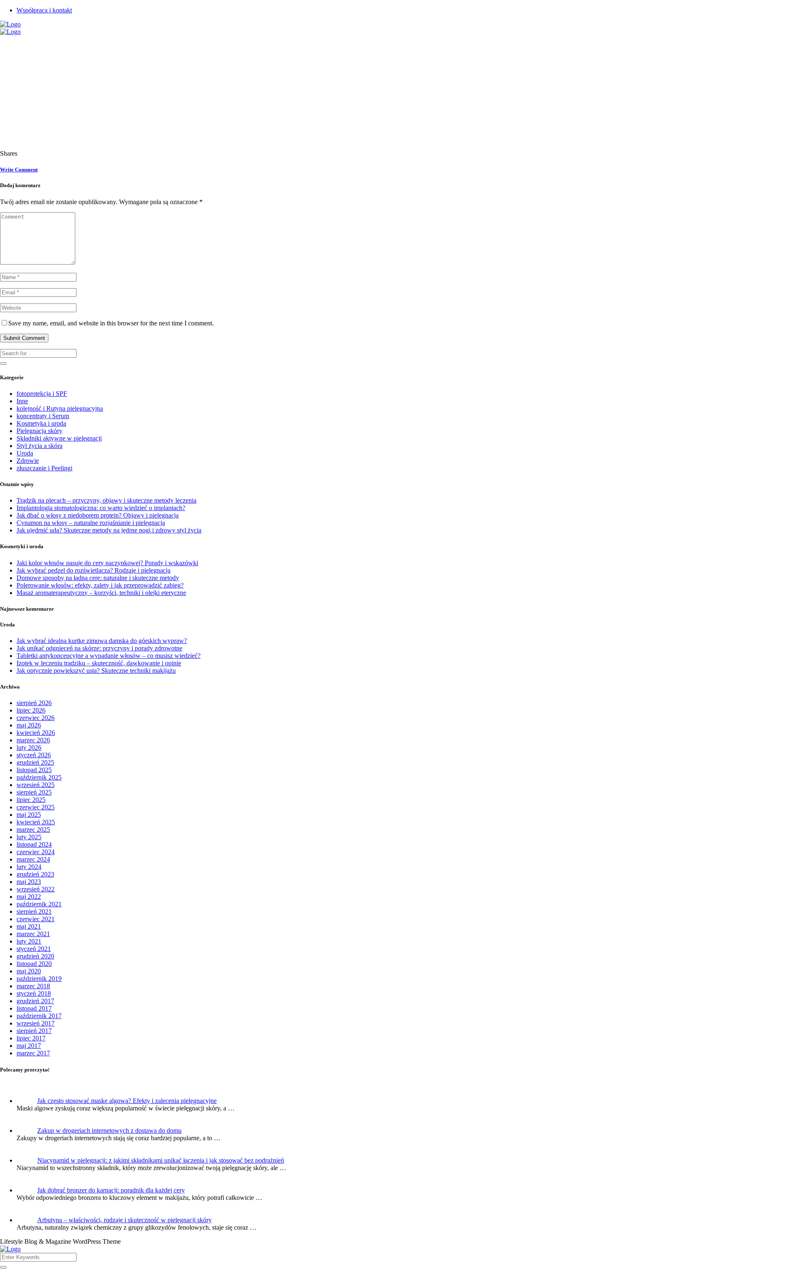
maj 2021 (29, 926)
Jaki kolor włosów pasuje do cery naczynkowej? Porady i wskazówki (107, 562)
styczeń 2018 (34, 993)
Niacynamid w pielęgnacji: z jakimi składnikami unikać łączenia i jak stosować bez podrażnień (160, 1160)
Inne (22, 401)
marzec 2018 (33, 986)
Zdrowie (28, 460)
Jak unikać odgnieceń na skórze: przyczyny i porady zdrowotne (99, 648)
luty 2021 (29, 941)
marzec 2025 (33, 829)
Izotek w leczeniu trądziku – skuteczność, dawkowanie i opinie (99, 663)
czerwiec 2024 (36, 851)
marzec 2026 (33, 740)
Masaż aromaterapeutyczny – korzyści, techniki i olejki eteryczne (101, 592)
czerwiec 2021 (36, 918)
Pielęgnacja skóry (39, 430)
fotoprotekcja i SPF (42, 393)
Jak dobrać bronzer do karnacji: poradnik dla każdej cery (111, 1190)
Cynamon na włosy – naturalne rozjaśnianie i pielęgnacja (91, 522)
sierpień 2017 (34, 1030)
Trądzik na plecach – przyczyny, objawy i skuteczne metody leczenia (106, 500)
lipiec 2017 (31, 1038)
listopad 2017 (34, 1008)
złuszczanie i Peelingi (44, 468)
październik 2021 (39, 904)
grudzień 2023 (35, 874)
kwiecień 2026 (36, 732)
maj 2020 (29, 971)
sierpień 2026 (34, 702)
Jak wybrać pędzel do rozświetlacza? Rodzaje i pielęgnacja (93, 570)
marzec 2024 (33, 859)
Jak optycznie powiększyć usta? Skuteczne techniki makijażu (96, 670)
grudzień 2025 (35, 762)
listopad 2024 (34, 844)
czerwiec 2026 (36, 717)
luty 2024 (29, 866)
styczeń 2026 (34, 755)
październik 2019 (39, 978)
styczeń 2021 (34, 948)
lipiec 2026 (31, 710)
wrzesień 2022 (36, 889)
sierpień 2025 (34, 792)
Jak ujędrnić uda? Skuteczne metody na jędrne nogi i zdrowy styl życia (109, 530)
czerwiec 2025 (36, 807)
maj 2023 (29, 881)
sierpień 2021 (34, 911)
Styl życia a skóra (39, 445)
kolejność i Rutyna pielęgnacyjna (60, 408)
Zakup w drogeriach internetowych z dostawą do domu (109, 1130)
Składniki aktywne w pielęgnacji (59, 438)
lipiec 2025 (31, 799)
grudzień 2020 (35, 956)
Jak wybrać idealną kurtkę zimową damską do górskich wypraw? (102, 640)
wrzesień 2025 (36, 784)
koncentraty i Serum (43, 415)
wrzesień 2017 (36, 1023)
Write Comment (19, 169)
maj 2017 (29, 1045)
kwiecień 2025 (36, 822)
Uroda (25, 453)
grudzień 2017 (35, 1000)
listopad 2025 (34, 769)
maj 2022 (29, 896)
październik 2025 (39, 777)
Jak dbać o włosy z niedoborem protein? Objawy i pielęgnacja (98, 515)
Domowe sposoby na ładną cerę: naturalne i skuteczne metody (98, 577)
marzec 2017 (33, 1053)
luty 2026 (29, 747)
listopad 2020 (34, 963)
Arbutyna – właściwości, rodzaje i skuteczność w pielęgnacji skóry (124, 1219)
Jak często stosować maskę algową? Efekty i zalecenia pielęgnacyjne (127, 1100)
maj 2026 (29, 725)
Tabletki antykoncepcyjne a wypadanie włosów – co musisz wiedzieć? (109, 655)
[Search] (3, 363)
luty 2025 (29, 836)
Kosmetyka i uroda (41, 423)
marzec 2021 (33, 933)
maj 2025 (29, 814)
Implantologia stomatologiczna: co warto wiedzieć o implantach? (101, 507)
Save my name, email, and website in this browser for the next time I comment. (111, 323)
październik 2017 (39, 1015)
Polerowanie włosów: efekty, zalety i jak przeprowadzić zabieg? (100, 585)
